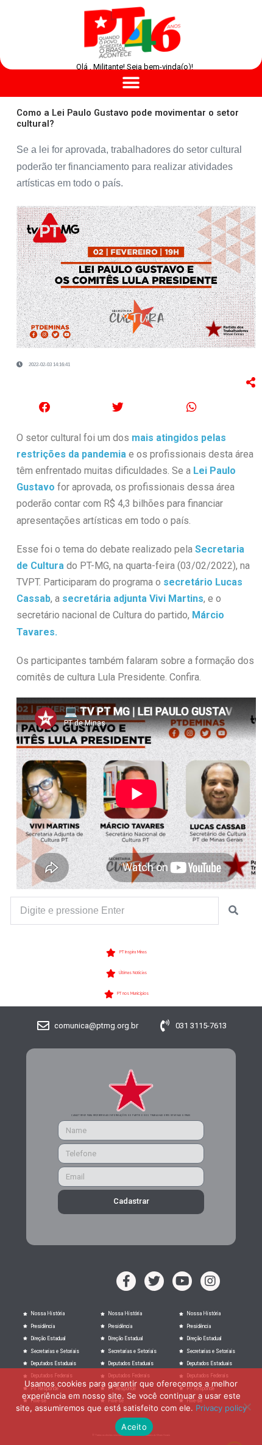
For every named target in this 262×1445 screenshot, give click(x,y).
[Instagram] (210, 1281)
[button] (131, 83)
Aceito (134, 1427)
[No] (247, 1407)
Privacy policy (221, 1408)
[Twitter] (154, 1281)
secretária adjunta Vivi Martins (133, 598)
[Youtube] (182, 1281)
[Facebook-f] (126, 1281)
